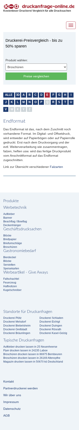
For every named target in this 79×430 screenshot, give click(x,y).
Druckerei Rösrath (50, 329)
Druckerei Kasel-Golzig (53, 333)
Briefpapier (9, 239)
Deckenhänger (12, 225)
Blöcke (7, 235)
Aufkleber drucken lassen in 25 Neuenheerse (30, 346)
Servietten (9, 264)
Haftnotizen (10, 286)
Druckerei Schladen (51, 317)
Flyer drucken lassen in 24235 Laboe (25, 350)
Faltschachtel (11, 278)
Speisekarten (11, 268)
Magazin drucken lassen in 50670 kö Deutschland (33, 361)
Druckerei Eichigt (50, 321)
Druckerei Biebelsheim (17, 325)
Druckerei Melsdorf (14, 321)
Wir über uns (12, 395)
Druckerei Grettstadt (15, 329)
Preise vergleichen (36, 76)
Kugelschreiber (12, 290)
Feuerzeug (9, 282)
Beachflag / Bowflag (15, 221)
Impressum (11, 402)
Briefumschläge (12, 243)
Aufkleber (9, 214)
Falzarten (56, 167)
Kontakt (8, 381)
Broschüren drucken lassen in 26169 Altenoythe (31, 357)
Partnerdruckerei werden (20, 388)
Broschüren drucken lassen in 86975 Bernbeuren (32, 354)
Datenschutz (12, 408)
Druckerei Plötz (12, 317)
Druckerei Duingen (51, 325)
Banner (7, 217)
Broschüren (10, 247)
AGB (6, 415)
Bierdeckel (9, 257)
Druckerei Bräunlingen (16, 333)
